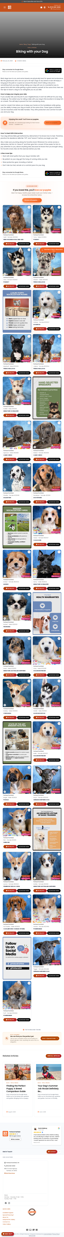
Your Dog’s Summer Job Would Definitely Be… (48, 1088)
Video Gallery (7, 1224)
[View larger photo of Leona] (29, 854)
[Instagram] (9, 1203)
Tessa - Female (40, 538)
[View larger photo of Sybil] (29, 207)
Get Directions (10, 1173)
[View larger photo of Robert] (29, 594)
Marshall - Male (10, 366)
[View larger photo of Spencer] (29, 422)
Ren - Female (9, 840)
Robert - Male (10, 624)
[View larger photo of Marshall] (29, 336)
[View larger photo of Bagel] (29, 767)
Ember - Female (11, 582)
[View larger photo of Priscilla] (29, 465)
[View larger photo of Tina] (29, 249)
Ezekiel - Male (10, 409)
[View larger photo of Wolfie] (59, 680)
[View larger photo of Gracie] (59, 896)
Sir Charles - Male (11, 926)
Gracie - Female (41, 926)
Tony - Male (39, 237)
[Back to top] (59, 1151)
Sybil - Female (10, 237)
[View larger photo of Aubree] (59, 292)
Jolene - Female (41, 366)
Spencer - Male (11, 453)
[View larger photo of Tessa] (59, 507)
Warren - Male (40, 280)
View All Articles (53, 1056)
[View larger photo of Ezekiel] (29, 378)
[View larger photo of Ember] (29, 551)
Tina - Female (10, 280)
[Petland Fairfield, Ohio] (9, 7)
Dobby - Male (10, 711)
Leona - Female (11, 884)
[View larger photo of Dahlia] (59, 854)
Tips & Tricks (32, 47)
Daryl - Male (9, 668)
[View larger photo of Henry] (59, 551)
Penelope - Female (41, 495)
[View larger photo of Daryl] (29, 638)
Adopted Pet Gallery (9, 1219)
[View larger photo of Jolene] (59, 336)
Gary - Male (39, 668)
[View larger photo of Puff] (29, 983)
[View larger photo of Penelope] (59, 465)
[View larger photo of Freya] (59, 767)
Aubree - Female (41, 322)
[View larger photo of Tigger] (59, 939)
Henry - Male (40, 582)
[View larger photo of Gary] (59, 638)
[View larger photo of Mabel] (59, 422)
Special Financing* (8, 1215)
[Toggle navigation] (5, 7)
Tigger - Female (41, 969)
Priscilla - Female (11, 495)
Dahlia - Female (40, 884)
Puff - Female (10, 1013)
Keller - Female (40, 753)
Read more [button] (37, 1142)
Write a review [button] (15, 1139)
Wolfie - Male (40, 711)
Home (21, 44)
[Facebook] (5, 1203)
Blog (25, 44)
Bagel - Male (10, 797)
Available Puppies (8, 1212)
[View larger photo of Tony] (59, 207)
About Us (5, 1217)
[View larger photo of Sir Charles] (29, 896)
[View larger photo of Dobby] (29, 680)
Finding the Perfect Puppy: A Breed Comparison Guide (16, 1088)
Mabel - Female (41, 453)
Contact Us (6, 1222)
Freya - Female (40, 797)
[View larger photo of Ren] (29, 810)
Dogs (29, 44)
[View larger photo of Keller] (59, 723)
